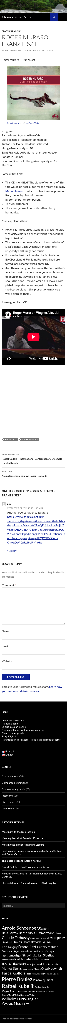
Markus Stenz (11, 968)
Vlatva (32, 995)
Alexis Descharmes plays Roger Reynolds (24, 473)
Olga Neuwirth (51, 968)
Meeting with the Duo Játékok (18, 831)
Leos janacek (34, 964)
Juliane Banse (8, 959)
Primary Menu (62, 17)
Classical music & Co (16, 17)
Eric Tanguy (10, 947)
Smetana (31, 991)
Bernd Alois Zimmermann (36, 933)
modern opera (27, 969)
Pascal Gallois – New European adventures (25, 867)
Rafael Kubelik (18, 986)
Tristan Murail (8, 995)
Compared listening (13, 782)
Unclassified (8, 808)
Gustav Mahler (47, 947)
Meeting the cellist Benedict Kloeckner (23, 838)
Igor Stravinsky (26, 955)
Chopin (58, 933)
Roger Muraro (13, 123)
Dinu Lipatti (7, 942)
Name (5, 631)
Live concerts (9, 801)
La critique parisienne (14, 726)
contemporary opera (39, 938)
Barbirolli (45, 929)
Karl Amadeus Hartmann (31, 959)
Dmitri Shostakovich (27, 942)
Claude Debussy (16, 937)
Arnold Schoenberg (21, 928)
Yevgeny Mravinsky (15, 1003)
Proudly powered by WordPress (17, 1018)
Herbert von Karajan (41, 951)
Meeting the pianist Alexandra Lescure (23, 844)
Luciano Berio (52, 964)
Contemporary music (13, 789)
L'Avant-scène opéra (13, 720)
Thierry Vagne (32, 50)
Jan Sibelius (46, 955)
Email (5, 646)
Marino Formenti (15, 191)
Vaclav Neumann (21, 995)
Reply (13, 551)
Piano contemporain (13, 733)
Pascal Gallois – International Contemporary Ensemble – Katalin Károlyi (33, 459)
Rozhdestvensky (42, 987)
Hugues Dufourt (9, 956)
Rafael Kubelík (10, 723)
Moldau (37, 969)
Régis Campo (11, 991)
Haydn (24, 951)
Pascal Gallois (13, 973)
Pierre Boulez (17, 979)
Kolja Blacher (13, 963)
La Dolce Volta (32, 123)
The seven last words (45, 991)
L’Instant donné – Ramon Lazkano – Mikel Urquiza (29, 883)
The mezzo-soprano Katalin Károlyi (21, 860)
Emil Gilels (46, 942)
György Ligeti (11, 951)
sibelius (24, 991)
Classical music (11, 31)
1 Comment (48, 50)
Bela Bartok (10, 933)
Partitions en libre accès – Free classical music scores (31, 739)
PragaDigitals (9, 736)
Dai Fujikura (56, 938)
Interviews (7, 795)
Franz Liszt (11, 439)
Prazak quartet (43, 980)
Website (7, 661)
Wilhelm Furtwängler (20, 998)
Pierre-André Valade (50, 974)
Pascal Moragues (33, 974)
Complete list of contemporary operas (23, 729)
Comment (9, 585)
